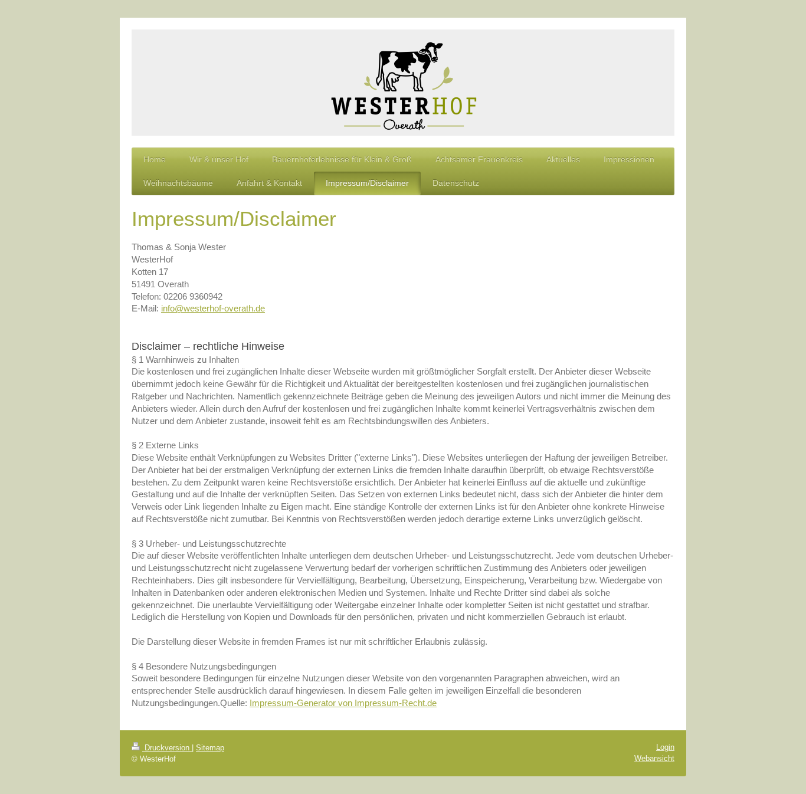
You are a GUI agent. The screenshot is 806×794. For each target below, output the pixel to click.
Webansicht (654, 758)
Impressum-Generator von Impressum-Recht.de (343, 703)
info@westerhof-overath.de (213, 308)
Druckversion (167, 747)
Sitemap (210, 747)
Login (665, 747)
